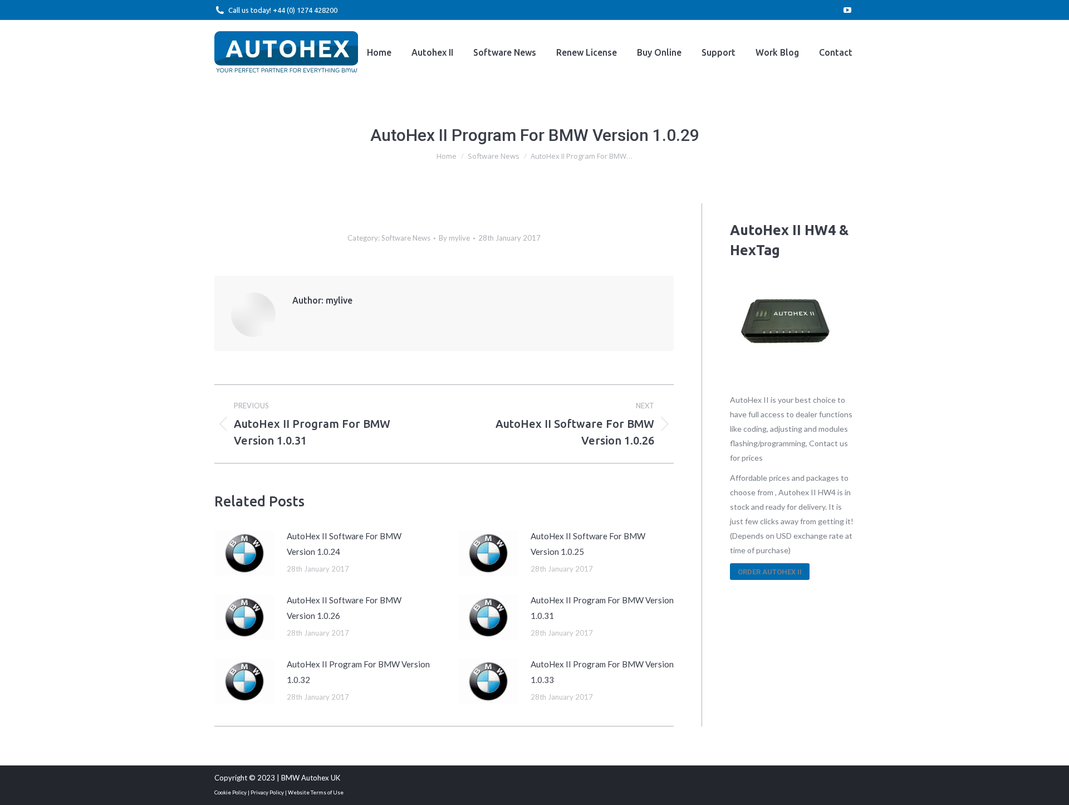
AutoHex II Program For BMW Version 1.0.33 (602, 672)
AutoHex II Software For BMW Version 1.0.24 (344, 544)
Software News (405, 237)
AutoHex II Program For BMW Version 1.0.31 (602, 608)
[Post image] (245, 553)
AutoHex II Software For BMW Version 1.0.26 (344, 608)
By (454, 237)
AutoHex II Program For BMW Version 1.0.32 (358, 672)
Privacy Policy (267, 792)
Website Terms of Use (316, 792)
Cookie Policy (230, 792)
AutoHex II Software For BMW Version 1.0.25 (588, 544)
